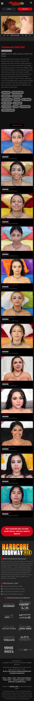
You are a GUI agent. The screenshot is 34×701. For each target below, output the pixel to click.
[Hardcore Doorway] (9, 605)
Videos (9, 678)
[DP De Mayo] (17, 206)
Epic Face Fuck (6, 512)
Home (4, 678)
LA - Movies (17, 103)
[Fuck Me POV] (24, 649)
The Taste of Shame (8, 187)
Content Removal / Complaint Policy (19, 681)
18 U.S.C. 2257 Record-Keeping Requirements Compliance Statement (17, 672)
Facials (17, 99)
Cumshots (6, 96)
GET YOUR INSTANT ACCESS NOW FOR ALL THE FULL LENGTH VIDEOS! (17, 531)
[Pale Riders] (17, 401)
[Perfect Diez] (17, 336)
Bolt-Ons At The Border (9, 480)
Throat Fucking (8, 110)
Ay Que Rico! (6, 155)
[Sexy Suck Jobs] (24, 627)
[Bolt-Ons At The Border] (17, 466)
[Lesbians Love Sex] (9, 616)
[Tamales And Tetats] (17, 433)
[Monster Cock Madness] (24, 616)
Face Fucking (7, 99)
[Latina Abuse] (16, 3)
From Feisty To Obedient (10, 285)
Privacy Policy (7, 680)
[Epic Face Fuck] (17, 498)
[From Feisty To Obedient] (17, 271)
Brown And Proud (7, 382)
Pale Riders (5, 415)
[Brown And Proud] (17, 368)
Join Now (25, 9)
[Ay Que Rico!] (17, 141)
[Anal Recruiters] (9, 627)
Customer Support (18, 680)
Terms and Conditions (24, 678)
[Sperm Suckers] (24, 638)
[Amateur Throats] (9, 638)
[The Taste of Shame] (17, 174)
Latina (15, 107)
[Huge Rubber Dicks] (9, 649)
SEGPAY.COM (14, 686)
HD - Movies (26, 99)
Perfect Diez (6, 350)
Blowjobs (6, 92)
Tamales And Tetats (8, 447)
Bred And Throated (8, 317)
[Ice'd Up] (17, 239)
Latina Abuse (25, 107)
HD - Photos (6, 103)
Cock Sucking (17, 92)
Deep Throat (16, 96)
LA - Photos (6, 107)
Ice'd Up (4, 252)
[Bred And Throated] (17, 303)
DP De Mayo (6, 220)
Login (9, 9)
